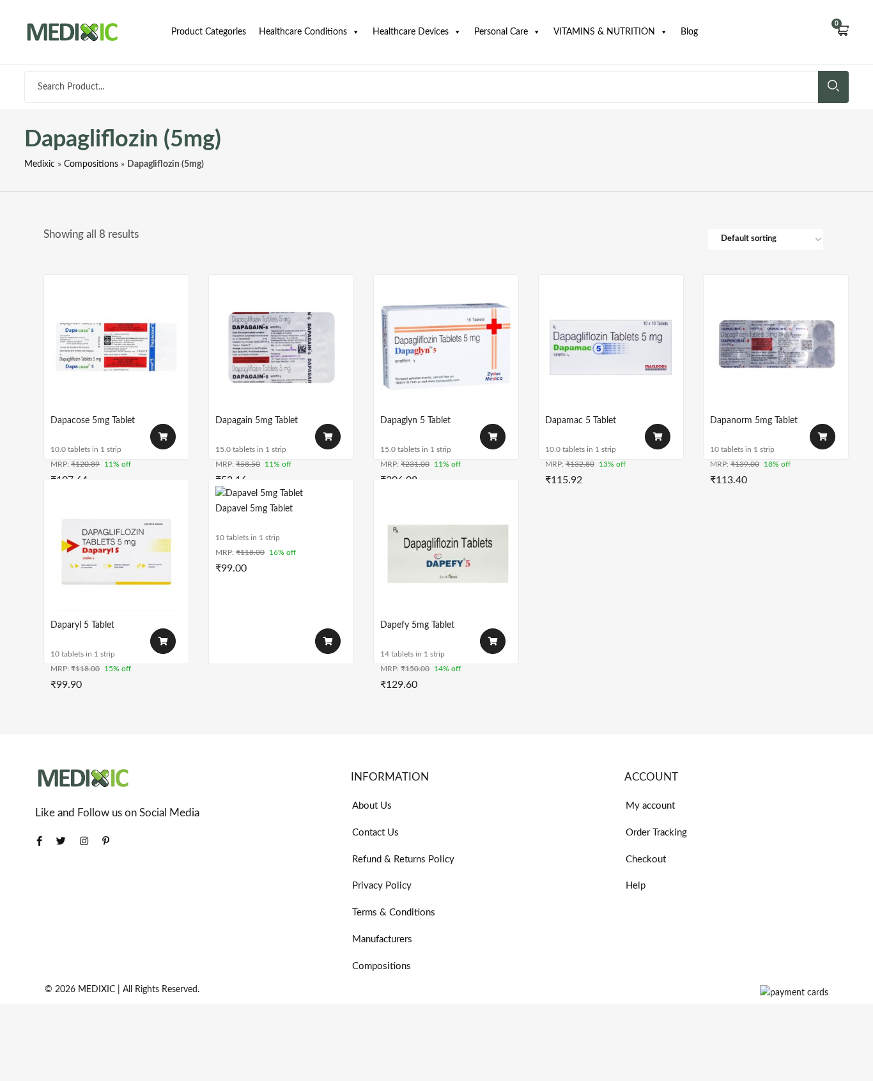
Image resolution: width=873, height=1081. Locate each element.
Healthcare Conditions (303, 31)
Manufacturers (382, 939)
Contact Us (375, 832)
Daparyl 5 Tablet (82, 625)
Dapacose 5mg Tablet (92, 420)
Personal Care (501, 31)
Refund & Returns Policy (403, 859)
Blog (689, 31)
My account (650, 806)
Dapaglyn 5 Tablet (415, 420)
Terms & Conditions (393, 912)
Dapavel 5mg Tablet (254, 508)
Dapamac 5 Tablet (580, 420)
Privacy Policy (382, 885)
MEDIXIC (96, 989)
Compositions (91, 164)
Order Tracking (656, 832)
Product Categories (208, 31)
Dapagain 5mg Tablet (256, 420)
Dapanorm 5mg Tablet (754, 420)
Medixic (39, 164)
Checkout (646, 859)
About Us (372, 806)
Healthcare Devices (411, 31)
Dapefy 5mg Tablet (417, 625)
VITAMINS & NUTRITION (604, 31)
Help (635, 885)
